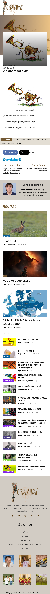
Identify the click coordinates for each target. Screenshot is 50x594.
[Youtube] (37, 515)
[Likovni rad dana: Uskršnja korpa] (9, 378)
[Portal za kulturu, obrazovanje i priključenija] (13, 7)
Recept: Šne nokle (26, 350)
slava (4, 143)
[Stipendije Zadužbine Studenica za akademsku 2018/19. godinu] (9, 423)
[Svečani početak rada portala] (25, 579)
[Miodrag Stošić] (9, 446)
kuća (29, 139)
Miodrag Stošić (25, 443)
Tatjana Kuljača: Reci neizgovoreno (27, 456)
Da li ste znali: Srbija (28, 339)
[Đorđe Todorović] (9, 190)
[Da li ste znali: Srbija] (9, 342)
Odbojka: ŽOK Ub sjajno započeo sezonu (32, 399)
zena (19, 143)
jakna (23, 139)
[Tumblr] (25, 515)
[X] (31, 515)
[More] (33, 152)
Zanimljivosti (7, 345)
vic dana (11, 143)
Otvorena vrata (8, 380)
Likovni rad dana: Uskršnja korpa (30, 376)
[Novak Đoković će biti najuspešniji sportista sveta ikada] (8, 561)
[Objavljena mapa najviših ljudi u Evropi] (25, 303)
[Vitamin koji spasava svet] (9, 412)
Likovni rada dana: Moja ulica (31, 466)
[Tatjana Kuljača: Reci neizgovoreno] (9, 457)
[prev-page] (4, 333)
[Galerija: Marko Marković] (41, 579)
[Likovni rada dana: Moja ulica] (9, 469)
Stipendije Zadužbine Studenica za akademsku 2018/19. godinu (32, 422)
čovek (16, 139)
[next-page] (8, 333)
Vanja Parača (23, 389)
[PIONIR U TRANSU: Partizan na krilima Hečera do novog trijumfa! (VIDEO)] (9, 365)
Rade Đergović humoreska (30, 432)
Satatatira (6, 415)
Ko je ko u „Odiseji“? (16, 280)
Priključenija (7, 403)
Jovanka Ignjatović (25, 381)
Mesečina (6, 392)
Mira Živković (23, 412)
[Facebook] (12, 515)
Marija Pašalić (24, 342)
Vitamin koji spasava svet (29, 409)
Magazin (6, 236)
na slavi (36, 139)
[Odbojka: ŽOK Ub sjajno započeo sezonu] (9, 400)
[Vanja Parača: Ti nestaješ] (9, 389)
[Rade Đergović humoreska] (9, 435)
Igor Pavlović (23, 371)
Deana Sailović (24, 435)
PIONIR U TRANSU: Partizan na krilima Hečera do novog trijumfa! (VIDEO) (31, 365)
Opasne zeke (11, 241)
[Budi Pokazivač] (8, 579)
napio (44, 139)
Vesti (5, 368)
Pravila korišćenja (35, 593)
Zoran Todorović (9, 244)
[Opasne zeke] (25, 224)
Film (4, 276)
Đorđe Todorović (32, 184)
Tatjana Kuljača (24, 460)
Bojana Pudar (23, 354)
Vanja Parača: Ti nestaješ (29, 386)
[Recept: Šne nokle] (9, 353)
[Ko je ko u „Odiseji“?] (25, 264)
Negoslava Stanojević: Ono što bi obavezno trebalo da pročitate (12, 170)
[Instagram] (18, 515)
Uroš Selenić (23, 403)
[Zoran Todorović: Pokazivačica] (41, 561)
